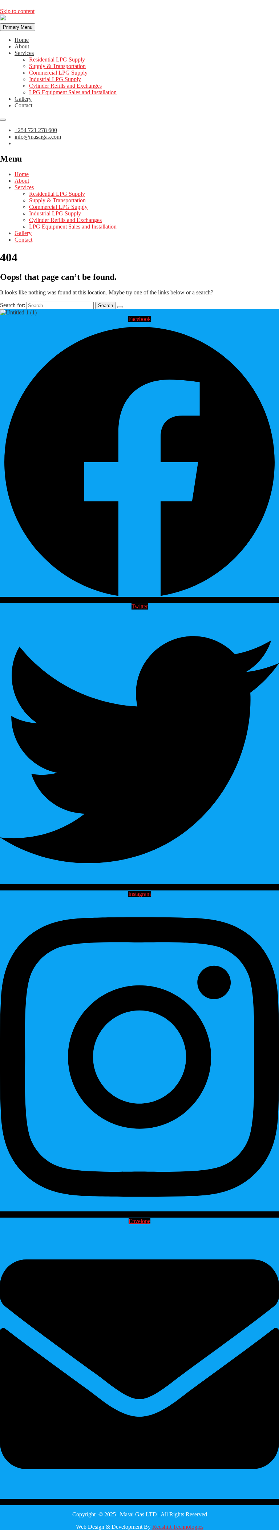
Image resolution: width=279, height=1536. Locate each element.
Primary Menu (17, 27)
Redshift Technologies (177, 1527)
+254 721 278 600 (36, 130)
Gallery (23, 99)
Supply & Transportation (57, 66)
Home (22, 40)
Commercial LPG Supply (58, 73)
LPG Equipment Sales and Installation (73, 92)
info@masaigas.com (38, 137)
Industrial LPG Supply (55, 79)
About (22, 46)
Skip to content (17, 11)
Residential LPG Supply (57, 59)
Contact (23, 105)
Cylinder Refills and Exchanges (65, 86)
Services (24, 53)
